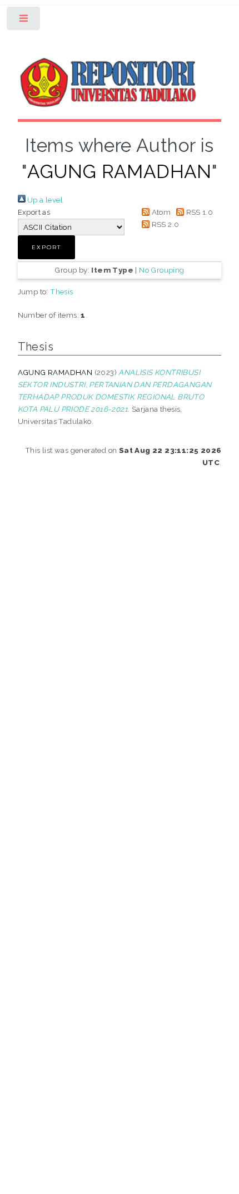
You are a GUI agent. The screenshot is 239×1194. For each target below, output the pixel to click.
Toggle (24, 21)
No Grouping (161, 269)
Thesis (61, 291)
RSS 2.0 (164, 224)
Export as (34, 212)
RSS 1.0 (198, 212)
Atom (160, 212)
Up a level (44, 199)
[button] (46, 247)
